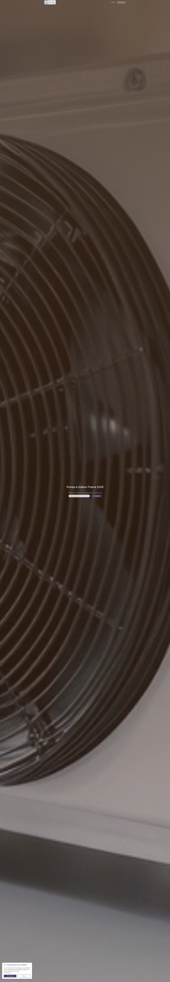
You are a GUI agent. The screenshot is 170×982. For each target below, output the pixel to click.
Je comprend (10, 976)
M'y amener (96, 496)
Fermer (24, 976)
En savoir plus (7, 972)
